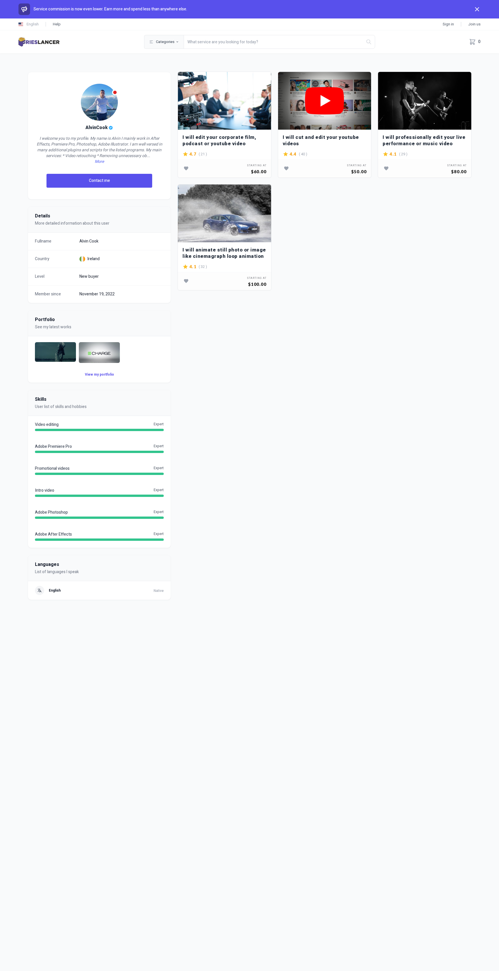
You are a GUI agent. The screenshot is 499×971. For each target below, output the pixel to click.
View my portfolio (99, 374)
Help (57, 24)
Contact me (99, 181)
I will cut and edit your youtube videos (321, 140)
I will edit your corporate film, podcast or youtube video (219, 140)
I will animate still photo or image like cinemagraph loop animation (224, 253)
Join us (474, 24)
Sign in (448, 24)
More (99, 162)
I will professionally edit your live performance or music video (424, 140)
